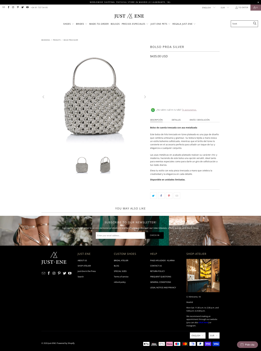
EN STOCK (156, 69)
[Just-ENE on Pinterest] (17, 7)
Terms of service (121, 276)
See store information (162, 100)
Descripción (156, 119)
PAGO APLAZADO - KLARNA (162, 260)
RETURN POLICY (157, 271)
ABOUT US (82, 260)
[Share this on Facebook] (161, 196)
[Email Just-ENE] (3, 7)
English (206, 7)
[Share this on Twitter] (153, 196)
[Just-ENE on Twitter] (22, 7)
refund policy (120, 282)
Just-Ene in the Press (87, 271)
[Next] (144, 97)
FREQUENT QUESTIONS (160, 276)
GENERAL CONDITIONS (160, 282)
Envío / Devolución (200, 119)
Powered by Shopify (66, 343)
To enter (243, 7)
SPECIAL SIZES (120, 271)
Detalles (176, 119)
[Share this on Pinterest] (169, 196)
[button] (68, 24)
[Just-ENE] (129, 16)
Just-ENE (52, 343)
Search (81, 276)
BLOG (116, 265)
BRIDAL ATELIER (121, 260)
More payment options (202, 88)
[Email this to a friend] (177, 196)
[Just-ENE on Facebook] (8, 7)
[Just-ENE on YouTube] (27, 7)
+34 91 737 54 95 (39, 7)
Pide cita (249, 344)
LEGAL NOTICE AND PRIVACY (163, 287)
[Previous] (43, 97)
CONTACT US (156, 265)
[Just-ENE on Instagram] (13, 7)
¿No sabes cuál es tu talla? (176, 109)
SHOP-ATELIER (84, 265)
